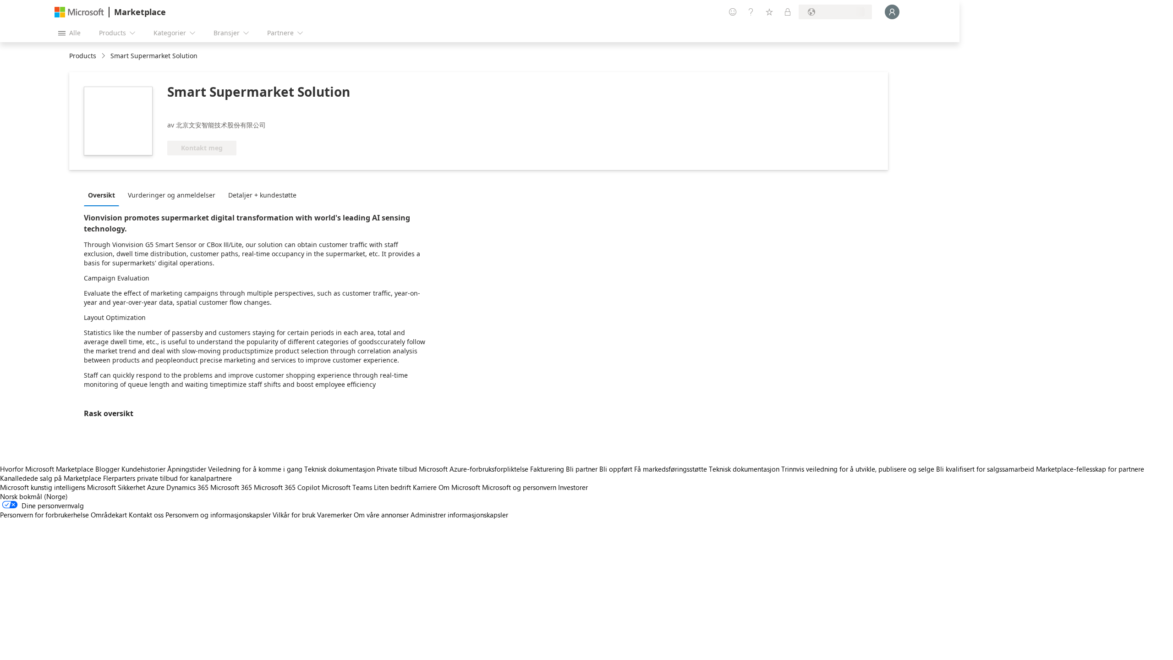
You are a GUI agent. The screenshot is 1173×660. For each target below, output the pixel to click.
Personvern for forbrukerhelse (44, 514)
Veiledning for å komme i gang (255, 468)
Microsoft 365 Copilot (287, 487)
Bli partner (581, 468)
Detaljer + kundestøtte (262, 195)
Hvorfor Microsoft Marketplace (46, 468)
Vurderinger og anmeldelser (171, 195)
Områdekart (109, 514)
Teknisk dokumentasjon (339, 468)
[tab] (104, 195)
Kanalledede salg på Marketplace (50, 478)
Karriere (425, 487)
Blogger (107, 468)
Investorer (573, 487)
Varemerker (334, 514)
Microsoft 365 (231, 487)
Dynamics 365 (187, 487)
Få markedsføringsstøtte (670, 468)
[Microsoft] (79, 12)
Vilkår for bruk (294, 514)
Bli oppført (615, 468)
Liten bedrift (392, 487)
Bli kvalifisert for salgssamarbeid (985, 468)
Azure (155, 487)
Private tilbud (397, 468)
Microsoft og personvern (519, 487)
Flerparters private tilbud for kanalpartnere (167, 478)
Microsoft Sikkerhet (116, 487)
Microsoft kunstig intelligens (42, 487)
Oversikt (101, 195)
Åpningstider (186, 468)
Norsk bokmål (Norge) (34, 496)
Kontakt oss (146, 514)
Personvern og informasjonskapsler (218, 514)
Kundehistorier (143, 468)
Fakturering (547, 468)
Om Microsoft (459, 487)
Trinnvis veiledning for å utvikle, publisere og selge (857, 468)
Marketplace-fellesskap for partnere (1090, 468)
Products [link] (82, 55)
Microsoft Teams (347, 487)
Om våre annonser (381, 514)
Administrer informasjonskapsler (459, 514)
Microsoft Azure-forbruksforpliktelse (474, 468)
